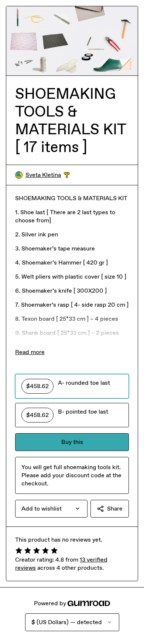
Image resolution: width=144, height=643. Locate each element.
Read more (30, 352)
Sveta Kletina (47, 175)
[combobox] (51, 509)
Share (115, 508)
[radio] (72, 386)
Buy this (72, 441)
